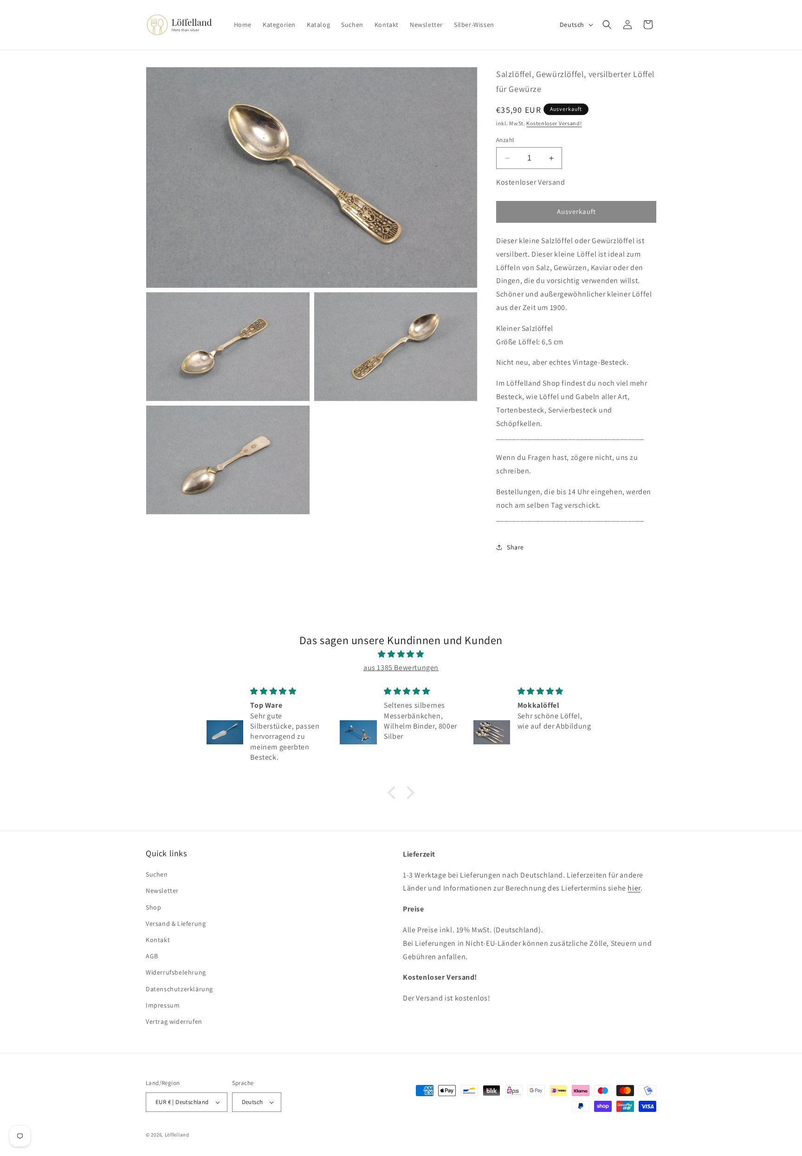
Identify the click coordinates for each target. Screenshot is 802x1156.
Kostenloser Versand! (554, 123)
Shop (153, 907)
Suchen (157, 874)
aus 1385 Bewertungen (401, 667)
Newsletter (162, 890)
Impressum (163, 1005)
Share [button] (515, 547)
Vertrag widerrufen (174, 1021)
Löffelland (177, 1134)
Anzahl (505, 140)
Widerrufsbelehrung (176, 972)
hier (633, 888)
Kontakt (158, 940)
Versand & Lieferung (176, 923)
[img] (401, 654)
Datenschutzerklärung (179, 989)
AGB (152, 956)
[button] (607, 24)
